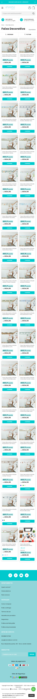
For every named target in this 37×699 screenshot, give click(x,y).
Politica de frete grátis (8, 623)
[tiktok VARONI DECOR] (27, 575)
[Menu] (2, 8)
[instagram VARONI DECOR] (10, 575)
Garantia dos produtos (8, 615)
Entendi (31, 695)
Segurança (4, 619)
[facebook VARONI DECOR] (16, 575)
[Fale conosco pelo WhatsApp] (33, 689)
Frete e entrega (6, 608)
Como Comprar (6, 604)
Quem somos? (6, 587)
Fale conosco (5, 595)
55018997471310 (6, 636)
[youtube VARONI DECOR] (21, 575)
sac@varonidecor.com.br (9, 640)
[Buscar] (33, 13)
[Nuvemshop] (24, 690)
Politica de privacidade (8, 627)
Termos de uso (6, 612)
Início (2, 25)
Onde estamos (6, 591)
